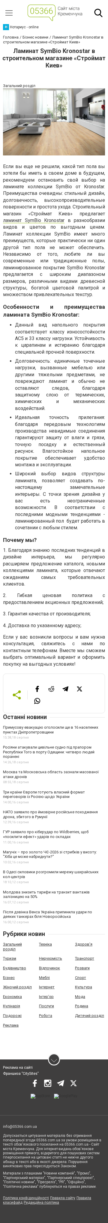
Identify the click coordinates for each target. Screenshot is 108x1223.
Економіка (12, 996)
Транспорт (84, 958)
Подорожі (12, 1015)
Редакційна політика (41, 1202)
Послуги (46, 1006)
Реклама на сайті (18, 1067)
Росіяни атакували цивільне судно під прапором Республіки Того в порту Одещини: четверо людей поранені (48, 752)
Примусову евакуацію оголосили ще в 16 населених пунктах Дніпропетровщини (50, 729)
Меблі (44, 977)
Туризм (9, 958)
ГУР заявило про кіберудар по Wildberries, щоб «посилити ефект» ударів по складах (45, 834)
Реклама (11, 1025)
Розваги (82, 968)
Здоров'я (83, 944)
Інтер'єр (46, 996)
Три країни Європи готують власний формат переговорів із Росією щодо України (44, 794)
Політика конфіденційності (26, 1198)
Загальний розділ (12, 946)
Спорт (80, 977)
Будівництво (14, 968)
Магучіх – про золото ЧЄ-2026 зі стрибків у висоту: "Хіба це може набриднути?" (50, 854)
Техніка (45, 944)
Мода (80, 996)
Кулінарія (11, 1006)
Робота (45, 1015)
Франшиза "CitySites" (21, 1073)
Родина (81, 1006)
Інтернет (47, 987)
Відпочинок (49, 968)
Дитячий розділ (89, 1015)
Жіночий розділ (17, 987)
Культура (83, 987)
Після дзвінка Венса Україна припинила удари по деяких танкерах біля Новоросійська (47, 914)
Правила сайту (62, 1198)
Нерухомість (50, 958)
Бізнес (9, 977)
